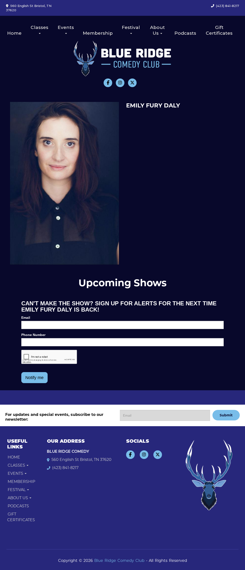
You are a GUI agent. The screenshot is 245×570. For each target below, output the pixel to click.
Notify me (34, 377)
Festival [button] (131, 27)
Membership (98, 33)
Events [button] (66, 27)
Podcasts (185, 33)
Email (25, 317)
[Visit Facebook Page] (108, 82)
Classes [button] (39, 27)
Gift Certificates (219, 30)
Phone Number (33, 335)
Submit (226, 415)
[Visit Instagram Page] (120, 82)
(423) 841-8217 (227, 6)
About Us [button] (157, 30)
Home (14, 33)
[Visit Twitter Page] (132, 82)
